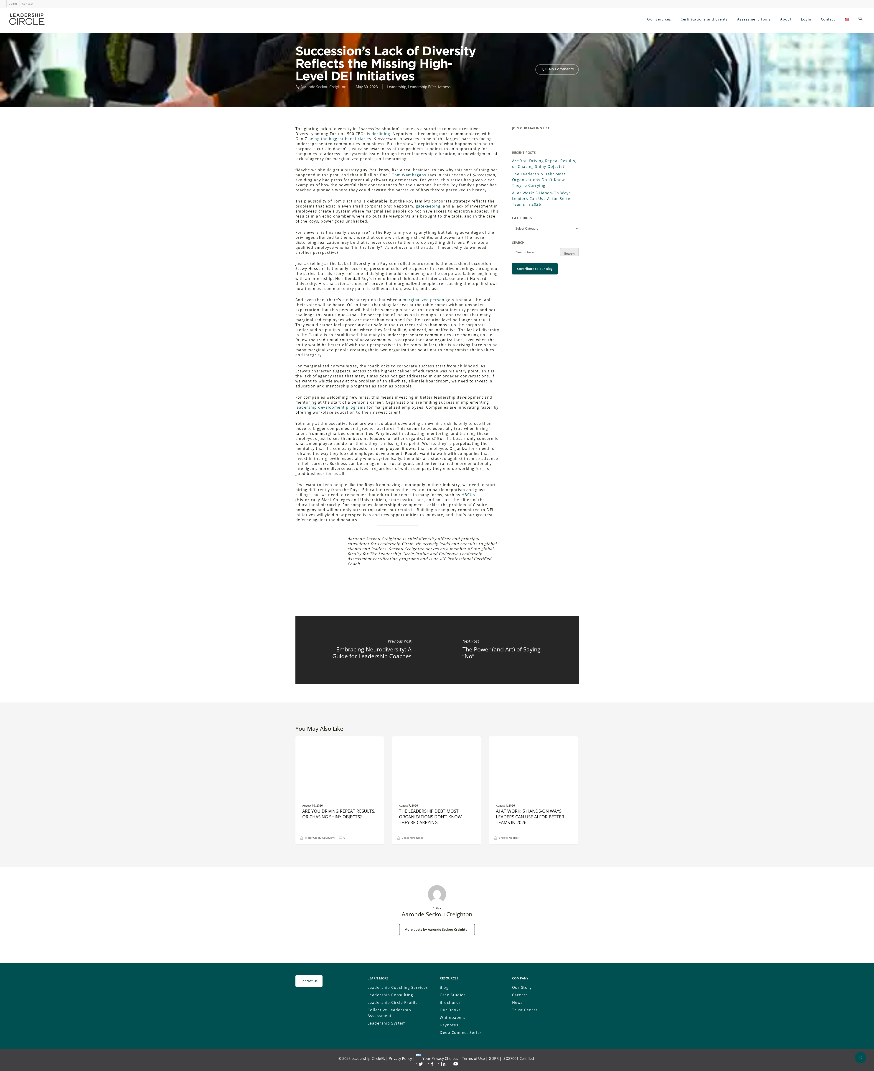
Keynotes (449, 1024)
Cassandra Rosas (412, 838)
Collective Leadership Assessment (389, 1012)
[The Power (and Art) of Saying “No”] (508, 650)
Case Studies (453, 994)
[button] (860, 19)
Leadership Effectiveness (429, 86)
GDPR (494, 1058)
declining (381, 133)
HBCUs (468, 494)
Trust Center (525, 1009)
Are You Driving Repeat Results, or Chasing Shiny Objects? (544, 163)
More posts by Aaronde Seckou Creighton (437, 929)
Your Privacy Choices (440, 1058)
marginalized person (424, 299)
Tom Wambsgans (409, 174)
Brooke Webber (508, 838)
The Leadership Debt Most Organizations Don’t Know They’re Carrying (539, 180)
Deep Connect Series (461, 1032)
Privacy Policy (400, 1058)
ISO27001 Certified (518, 1058)
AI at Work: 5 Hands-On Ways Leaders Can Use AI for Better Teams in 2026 (542, 198)
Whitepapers (453, 1017)
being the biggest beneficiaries (339, 138)
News (517, 1002)
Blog (444, 987)
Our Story (522, 987)
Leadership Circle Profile (393, 1002)
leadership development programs (330, 407)
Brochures (450, 1002)
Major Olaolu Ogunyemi (319, 838)
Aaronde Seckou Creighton (323, 86)
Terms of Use (473, 1058)
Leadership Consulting (390, 994)
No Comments (561, 69)
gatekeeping (428, 206)
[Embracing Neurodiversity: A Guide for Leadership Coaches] (366, 650)
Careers (520, 994)
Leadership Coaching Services (398, 987)
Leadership (396, 86)
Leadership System (387, 1023)
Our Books (450, 1009)
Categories (522, 218)
